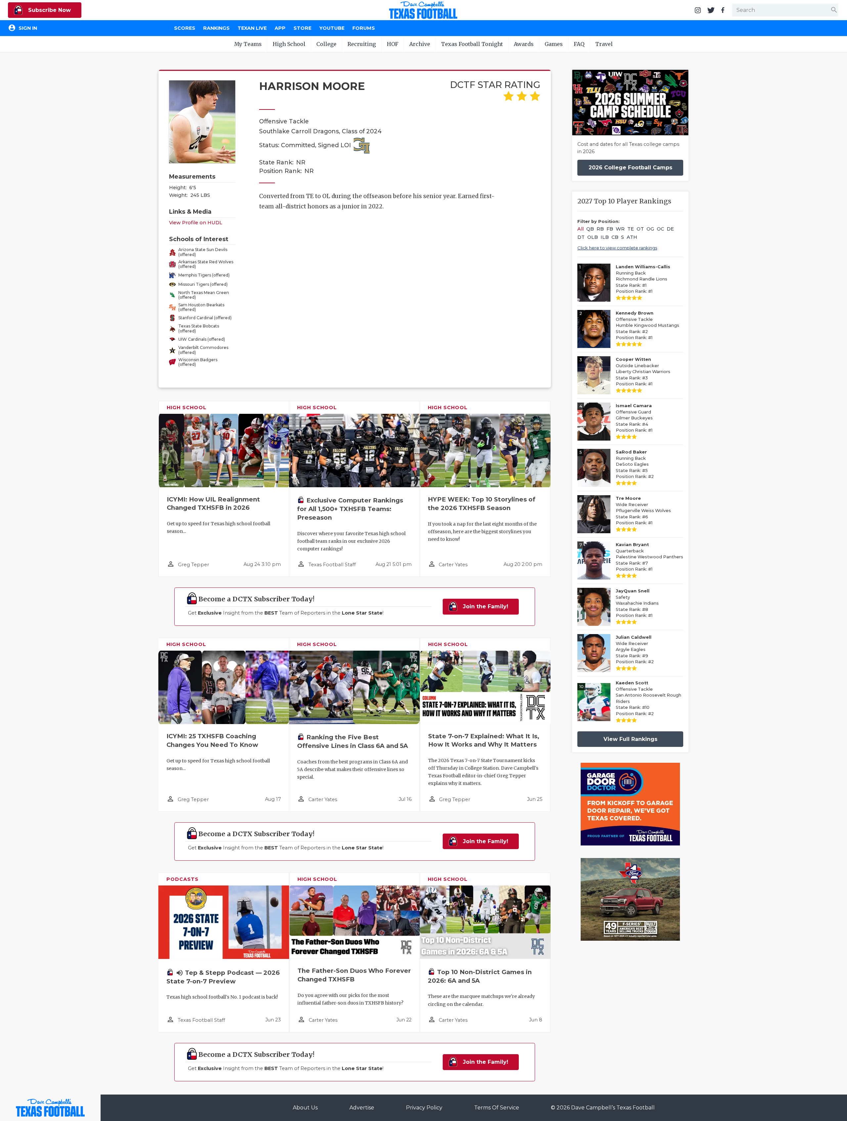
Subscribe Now (48, 10)
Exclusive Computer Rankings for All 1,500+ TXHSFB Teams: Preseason (350, 508)
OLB (592, 237)
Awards (524, 44)
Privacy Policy (424, 1107)
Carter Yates (453, 565)
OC (660, 229)
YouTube (331, 28)
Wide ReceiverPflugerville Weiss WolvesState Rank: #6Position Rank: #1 (643, 510)
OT (640, 229)
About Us (305, 1107)
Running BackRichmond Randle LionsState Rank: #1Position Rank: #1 (643, 279)
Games (554, 44)
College (326, 44)
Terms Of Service (496, 1107)
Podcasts (182, 879)
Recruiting (361, 44)
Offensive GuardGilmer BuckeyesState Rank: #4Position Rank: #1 (634, 418)
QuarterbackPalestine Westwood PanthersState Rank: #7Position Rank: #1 (649, 557)
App (280, 28)
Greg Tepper (193, 565)
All (580, 229)
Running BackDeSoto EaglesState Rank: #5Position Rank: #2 (635, 464)
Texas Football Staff (332, 565)
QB (590, 229)
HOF (392, 44)
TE (630, 229)
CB (614, 237)
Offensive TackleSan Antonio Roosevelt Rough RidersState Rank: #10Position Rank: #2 (648, 698)
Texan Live (252, 28)
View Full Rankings (630, 739)
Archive (419, 44)
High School (289, 44)
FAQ (579, 44)
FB (609, 229)
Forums (363, 28)
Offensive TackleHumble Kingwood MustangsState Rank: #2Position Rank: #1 (647, 325)
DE (670, 229)
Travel (604, 44)
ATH (632, 237)
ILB (605, 237)
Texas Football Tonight (472, 44)
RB (600, 229)
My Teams (248, 44)
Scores (184, 28)
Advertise (361, 1107)
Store (302, 28)
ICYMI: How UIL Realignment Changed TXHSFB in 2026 (213, 504)
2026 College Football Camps (630, 167)
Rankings (216, 28)
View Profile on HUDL (195, 223)
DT (581, 237)
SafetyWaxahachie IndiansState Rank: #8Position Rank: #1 (637, 603)
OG (650, 229)
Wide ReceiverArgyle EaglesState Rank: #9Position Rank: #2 (635, 649)
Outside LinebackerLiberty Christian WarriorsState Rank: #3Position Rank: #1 (643, 371)
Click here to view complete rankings (617, 247)
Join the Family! (484, 606)
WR (620, 229)
